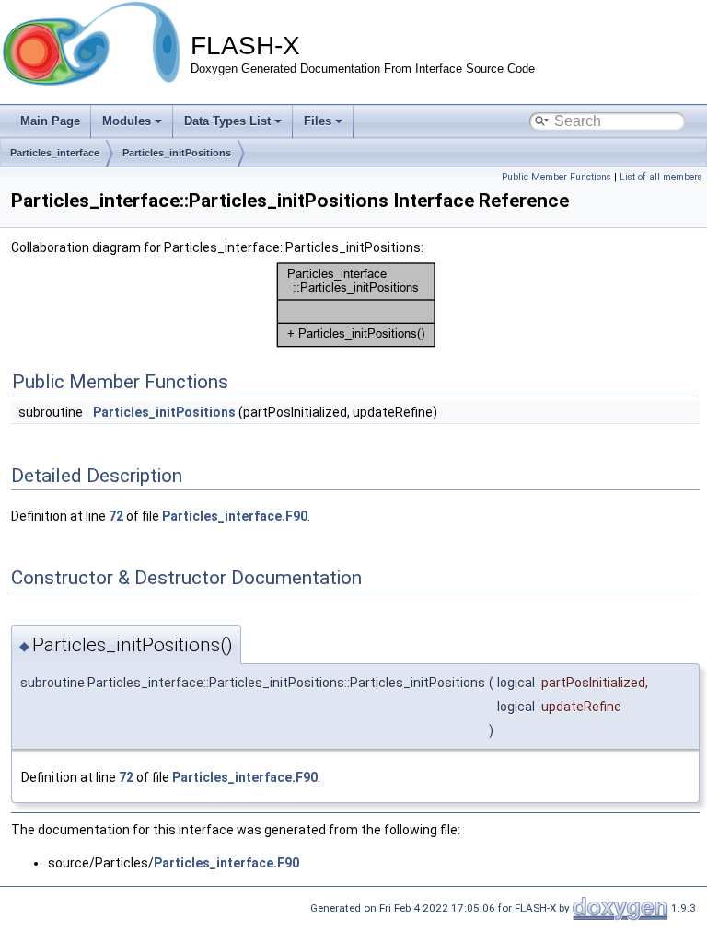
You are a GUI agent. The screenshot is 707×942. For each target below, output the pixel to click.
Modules (126, 121)
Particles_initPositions (176, 152)
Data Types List (227, 121)
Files (317, 121)
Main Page (50, 121)
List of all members (661, 177)
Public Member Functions (556, 177)
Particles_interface (54, 152)
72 (116, 516)
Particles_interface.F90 (234, 516)
